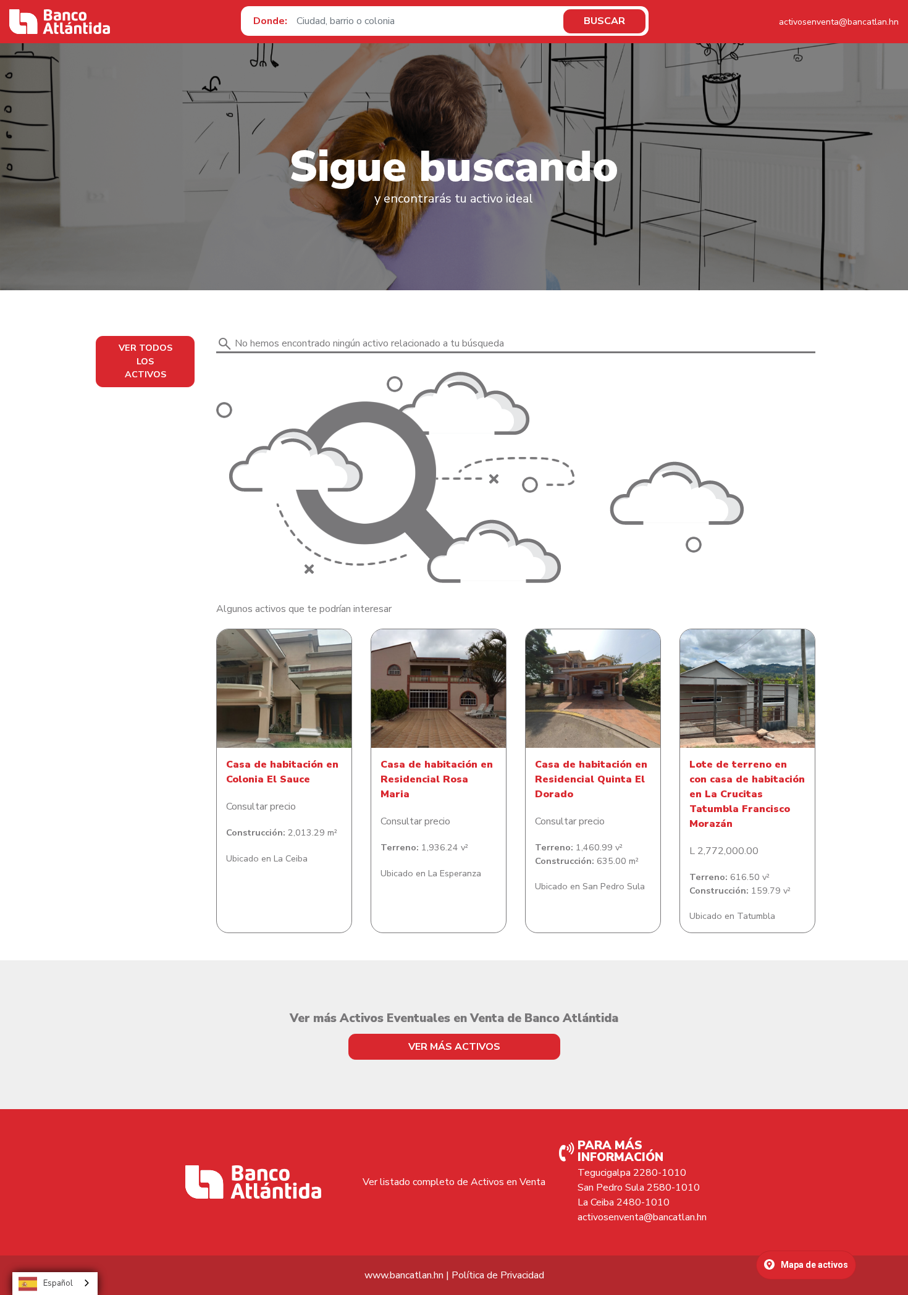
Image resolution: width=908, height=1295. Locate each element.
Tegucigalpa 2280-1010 (632, 1173)
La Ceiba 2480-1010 (624, 1202)
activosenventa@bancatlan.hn (839, 22)
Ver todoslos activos (145, 361)
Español (58, 1283)
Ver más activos (454, 1047)
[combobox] (55, 1283)
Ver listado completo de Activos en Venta (454, 1182)
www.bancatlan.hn (403, 1275)
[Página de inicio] (59, 21)
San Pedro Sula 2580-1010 (639, 1187)
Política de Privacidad (498, 1275)
